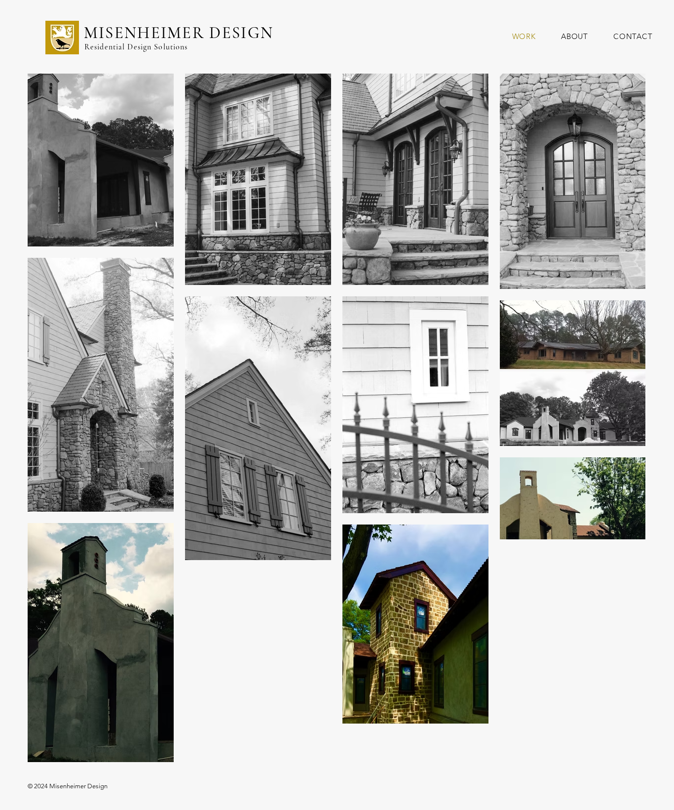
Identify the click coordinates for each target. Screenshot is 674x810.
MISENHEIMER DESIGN (179, 32)
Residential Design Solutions (135, 47)
